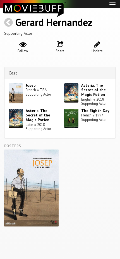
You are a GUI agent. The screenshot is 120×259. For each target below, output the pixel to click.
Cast (13, 73)
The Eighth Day (95, 110)
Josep (31, 85)
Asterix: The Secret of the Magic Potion (93, 90)
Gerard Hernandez (53, 22)
